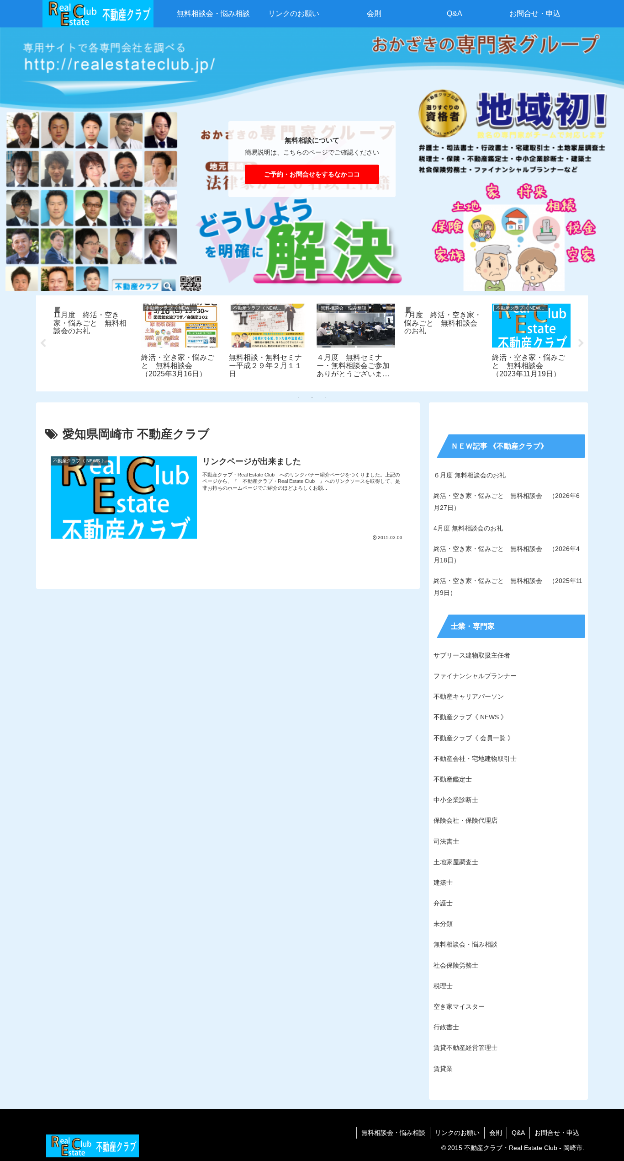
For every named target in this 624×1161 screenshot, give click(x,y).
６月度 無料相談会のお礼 (470, 475)
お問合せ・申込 (556, 1132)
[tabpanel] (93, 342)
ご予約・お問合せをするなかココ (312, 174)
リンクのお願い (457, 1132)
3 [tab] (325, 397)
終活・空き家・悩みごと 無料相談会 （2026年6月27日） (507, 501)
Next (581, 343)
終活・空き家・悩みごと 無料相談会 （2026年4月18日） (507, 554)
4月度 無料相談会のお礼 (468, 528)
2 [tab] (312, 397)
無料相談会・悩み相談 (393, 1132)
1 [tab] (298, 397)
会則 (495, 1132)
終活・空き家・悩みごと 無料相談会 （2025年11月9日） (508, 586)
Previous (43, 343)
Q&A (518, 1132)
